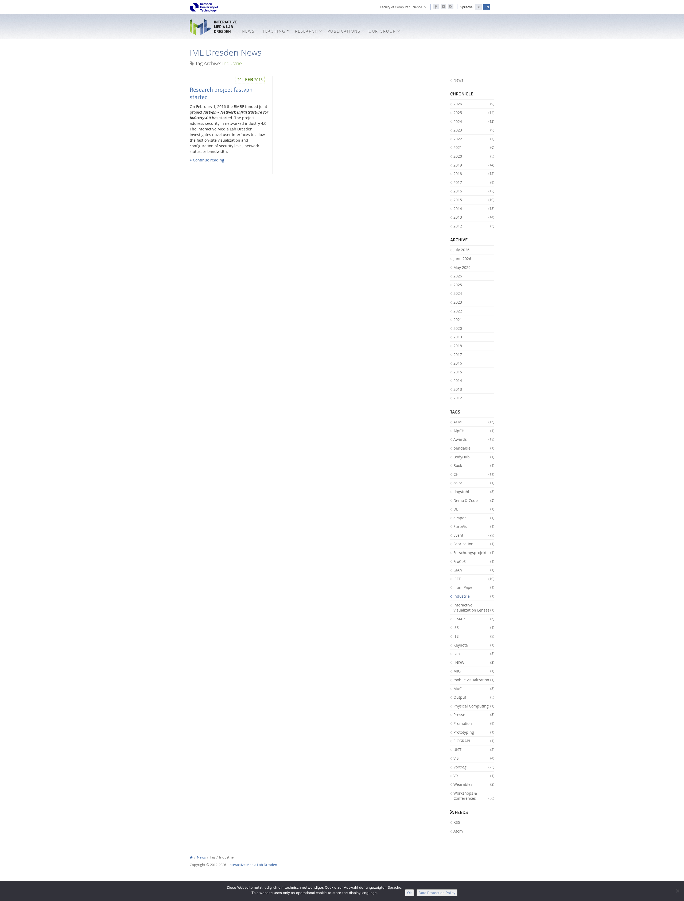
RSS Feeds (450, 6)
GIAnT (473, 570)
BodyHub (473, 456)
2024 (473, 121)
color (473, 482)
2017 (473, 182)
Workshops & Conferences (473, 796)
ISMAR (473, 618)
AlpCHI (473, 430)
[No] (677, 891)
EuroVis (473, 526)
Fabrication (473, 543)
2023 (473, 130)
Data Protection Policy (437, 893)
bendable (473, 448)
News (458, 80)
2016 (473, 191)
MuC (473, 688)
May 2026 (462, 267)
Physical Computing (473, 706)
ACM (473, 421)
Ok (409, 893)
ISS (473, 627)
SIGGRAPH (473, 740)
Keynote (473, 645)
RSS (456, 822)
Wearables (473, 784)
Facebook (436, 6)
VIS (473, 758)
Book (473, 465)
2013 (473, 217)
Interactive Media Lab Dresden (214, 27)
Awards (473, 439)
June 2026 (462, 258)
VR (473, 775)
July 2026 (461, 249)
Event (473, 535)
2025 (473, 112)
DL (473, 509)
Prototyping (473, 732)
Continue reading (208, 160)
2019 (473, 165)
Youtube (443, 6)
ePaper (473, 517)
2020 (473, 156)
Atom (458, 831)
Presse (473, 714)
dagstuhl (473, 491)
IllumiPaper (473, 587)
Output (473, 697)
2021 (473, 147)
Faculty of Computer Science (401, 7)
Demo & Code (473, 500)
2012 (473, 226)
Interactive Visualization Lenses (473, 607)
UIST (473, 749)
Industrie (473, 596)
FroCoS (473, 561)
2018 (473, 173)
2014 (473, 208)
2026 (473, 103)
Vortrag (473, 766)
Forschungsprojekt (473, 552)
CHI (473, 474)
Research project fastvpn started (221, 93)
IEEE (473, 578)
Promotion (473, 723)
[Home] (191, 857)
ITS (473, 636)
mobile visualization (473, 679)
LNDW (473, 662)
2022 (473, 138)
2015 (473, 199)
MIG (473, 671)
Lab (473, 653)
